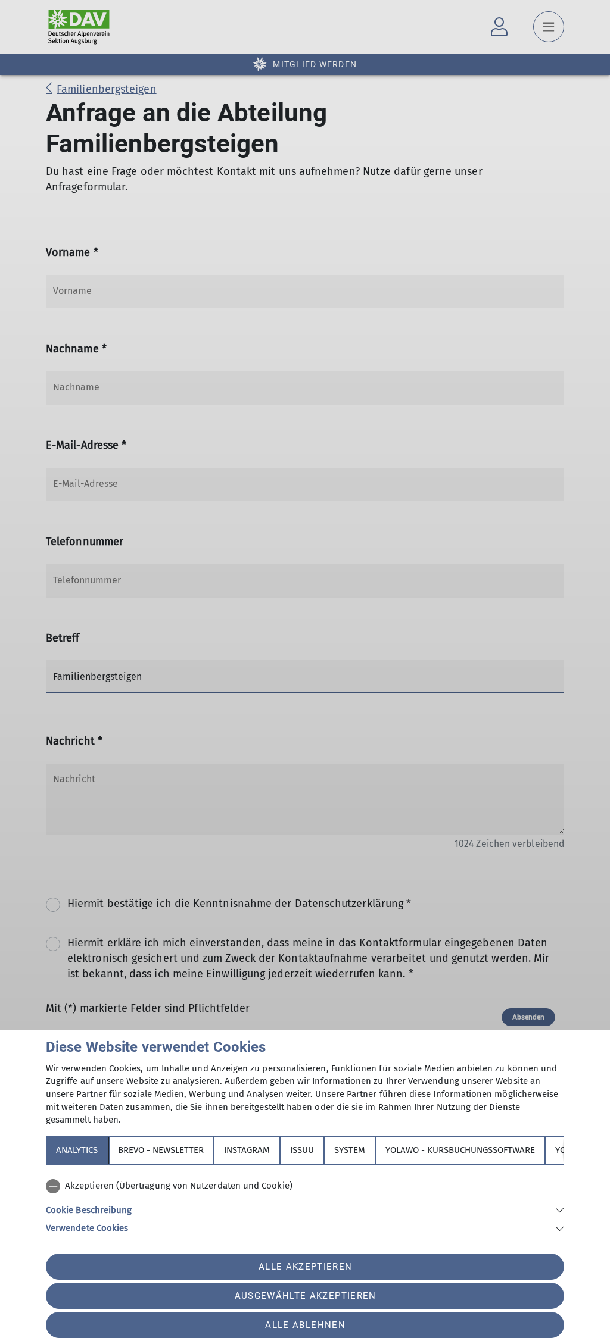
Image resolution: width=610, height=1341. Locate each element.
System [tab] (349, 1150)
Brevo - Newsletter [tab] (161, 1150)
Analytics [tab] (77, 1150)
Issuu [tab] (302, 1150)
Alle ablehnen (305, 1325)
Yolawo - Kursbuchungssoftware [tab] (460, 1150)
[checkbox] (305, 1186)
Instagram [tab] (247, 1150)
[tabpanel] (305, 1204)
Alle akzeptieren (305, 1266)
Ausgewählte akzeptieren (305, 1295)
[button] (305, 1209)
